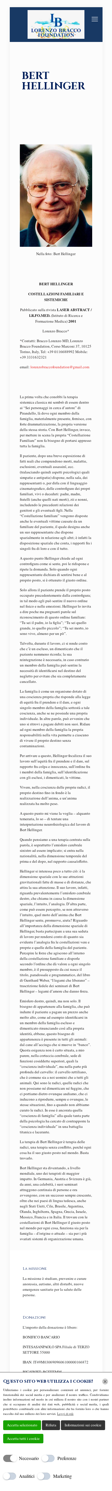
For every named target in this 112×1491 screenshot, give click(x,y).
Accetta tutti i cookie (23, 1438)
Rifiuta (51, 1425)
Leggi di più (65, 1413)
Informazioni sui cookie (83, 1425)
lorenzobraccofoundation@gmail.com (59, 366)
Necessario (29, 1458)
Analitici (26, 1476)
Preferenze (66, 1458)
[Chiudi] (105, 1381)
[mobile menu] (95, 19)
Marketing (62, 1476)
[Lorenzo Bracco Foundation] (56, 24)
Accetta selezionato (22, 1425)
